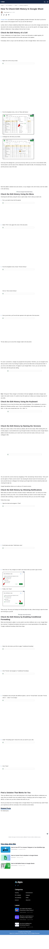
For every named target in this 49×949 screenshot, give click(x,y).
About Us (12, 933)
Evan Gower (6, 12)
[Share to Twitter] (4, 15)
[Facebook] (15, 885)
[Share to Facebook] (1, 15)
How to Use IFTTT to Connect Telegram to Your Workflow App (28, 847)
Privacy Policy (23, 933)
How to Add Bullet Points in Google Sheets (22, 863)
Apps (16, 5)
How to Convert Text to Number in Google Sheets (24, 855)
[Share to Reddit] (6, 15)
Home (2, 5)
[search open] (44, 1)
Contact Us (17, 933)
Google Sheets (23, 5)
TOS (29, 933)
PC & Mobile (9, 5)
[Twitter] (18, 885)
